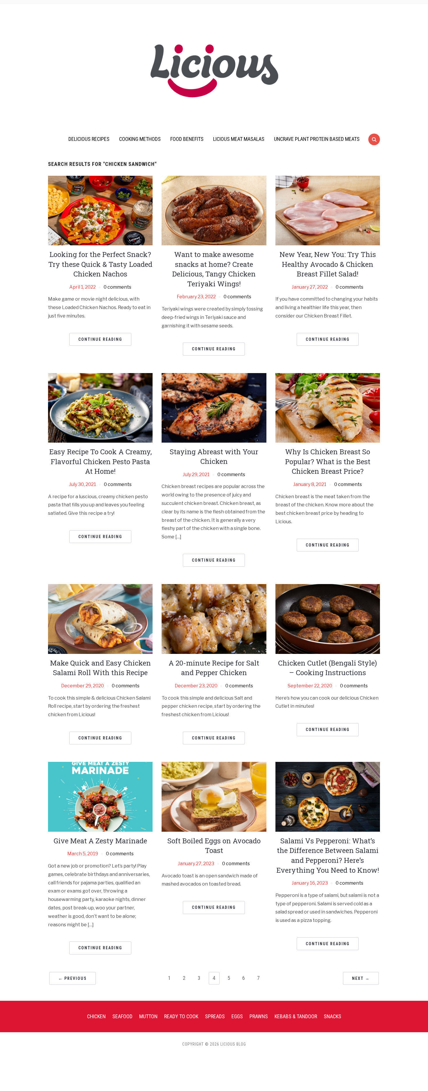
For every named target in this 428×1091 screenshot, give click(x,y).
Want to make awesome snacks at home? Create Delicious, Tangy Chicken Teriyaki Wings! (214, 269)
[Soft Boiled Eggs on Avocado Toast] (214, 796)
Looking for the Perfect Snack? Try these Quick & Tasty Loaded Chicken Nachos (100, 264)
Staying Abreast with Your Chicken (214, 456)
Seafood (122, 1016)
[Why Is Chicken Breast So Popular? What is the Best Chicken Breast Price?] (327, 407)
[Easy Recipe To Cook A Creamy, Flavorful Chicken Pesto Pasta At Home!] (100, 407)
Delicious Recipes (88, 139)
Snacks (332, 1016)
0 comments (117, 287)
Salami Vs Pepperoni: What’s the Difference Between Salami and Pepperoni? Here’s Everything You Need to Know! (327, 855)
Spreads (215, 1016)
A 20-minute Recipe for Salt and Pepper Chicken (214, 667)
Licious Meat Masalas (238, 139)
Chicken (96, 1016)
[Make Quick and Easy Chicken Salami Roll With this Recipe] (100, 618)
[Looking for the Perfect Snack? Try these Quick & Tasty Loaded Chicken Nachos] (100, 210)
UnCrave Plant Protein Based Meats (317, 139)
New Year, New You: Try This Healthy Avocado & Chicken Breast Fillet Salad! (328, 264)
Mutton (148, 1016)
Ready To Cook (181, 1016)
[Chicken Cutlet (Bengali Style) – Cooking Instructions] (327, 618)
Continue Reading (100, 339)
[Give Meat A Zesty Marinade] (100, 796)
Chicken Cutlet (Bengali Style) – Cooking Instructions (327, 667)
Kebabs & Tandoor (296, 1016)
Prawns (259, 1016)
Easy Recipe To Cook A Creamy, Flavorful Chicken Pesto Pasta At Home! (100, 461)
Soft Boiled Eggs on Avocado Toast (214, 845)
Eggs (237, 1016)
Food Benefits (187, 139)
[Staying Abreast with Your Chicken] (214, 407)
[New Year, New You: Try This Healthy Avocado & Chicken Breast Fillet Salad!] (327, 210)
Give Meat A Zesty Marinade (100, 840)
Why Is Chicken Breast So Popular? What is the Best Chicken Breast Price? (327, 461)
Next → (361, 978)
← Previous (72, 978)
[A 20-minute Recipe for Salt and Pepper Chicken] (214, 618)
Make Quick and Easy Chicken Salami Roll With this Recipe (100, 667)
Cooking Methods (140, 139)
